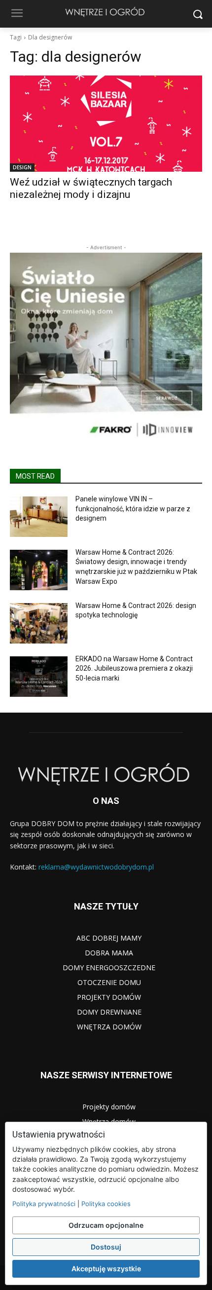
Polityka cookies (106, 1204)
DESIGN (22, 167)
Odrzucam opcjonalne (106, 1225)
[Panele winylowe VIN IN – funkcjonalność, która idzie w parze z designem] (39, 516)
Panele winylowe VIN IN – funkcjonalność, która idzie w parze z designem (132, 508)
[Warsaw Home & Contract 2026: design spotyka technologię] (39, 623)
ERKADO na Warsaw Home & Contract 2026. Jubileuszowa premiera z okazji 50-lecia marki (134, 668)
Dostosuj (106, 1247)
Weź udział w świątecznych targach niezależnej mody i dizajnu (91, 188)
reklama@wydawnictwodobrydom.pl (96, 867)
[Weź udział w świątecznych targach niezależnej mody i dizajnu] (106, 124)
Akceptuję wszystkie (106, 1268)
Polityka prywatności (43, 1204)
